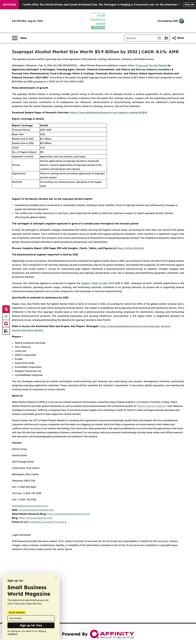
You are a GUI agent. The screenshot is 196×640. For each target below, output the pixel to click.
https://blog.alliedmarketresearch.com (68, 513)
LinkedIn (48, 521)
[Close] (56, 577)
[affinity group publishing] (6, 323)
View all (189, 4)
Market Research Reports (151, 406)
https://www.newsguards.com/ (36, 517)
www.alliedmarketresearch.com (36, 509)
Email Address (17, 612)
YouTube (60, 521)
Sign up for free (31, 625)
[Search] (159, 38)
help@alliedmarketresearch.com (30, 505)
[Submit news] (6, 309)
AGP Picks (9, 4)
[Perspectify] (6, 316)
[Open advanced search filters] (166, 38)
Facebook (35, 521)
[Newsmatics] (6, 330)
